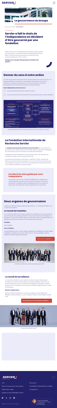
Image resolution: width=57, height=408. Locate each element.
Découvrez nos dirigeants (44, 239)
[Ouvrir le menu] (55, 3)
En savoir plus (27, 351)
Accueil (6, 26)
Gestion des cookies (8, 389)
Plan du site (32, 383)
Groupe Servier (12, 26)
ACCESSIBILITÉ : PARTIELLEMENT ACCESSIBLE (40, 386)
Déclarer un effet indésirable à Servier (12, 393)
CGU (3, 383)
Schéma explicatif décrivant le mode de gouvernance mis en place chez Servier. (28, 129)
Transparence (33, 389)
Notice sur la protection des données (12, 386)
